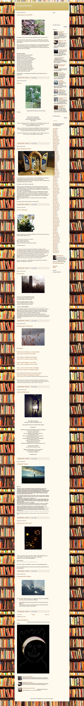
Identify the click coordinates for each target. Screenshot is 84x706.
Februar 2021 (55, 218)
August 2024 (55, 161)
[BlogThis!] (32, 77)
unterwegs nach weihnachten (28, 676)
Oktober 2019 (55, 240)
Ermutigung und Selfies (63, 49)
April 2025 (55, 150)
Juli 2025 (54, 146)
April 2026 (55, 134)
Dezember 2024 (55, 155)
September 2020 (55, 225)
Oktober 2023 (55, 174)
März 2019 (55, 250)
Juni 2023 (54, 180)
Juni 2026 (54, 131)
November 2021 (55, 206)
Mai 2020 (54, 230)
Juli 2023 (54, 179)
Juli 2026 (54, 129)
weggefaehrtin (24, 5)
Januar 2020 (55, 236)
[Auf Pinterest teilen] (36, 77)
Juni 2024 (54, 164)
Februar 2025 (55, 153)
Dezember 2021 (55, 205)
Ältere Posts (47, 614)
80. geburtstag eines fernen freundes (29, 688)
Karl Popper (21, 599)
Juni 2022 (54, 196)
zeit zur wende (61, 72)
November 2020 (55, 222)
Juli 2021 (54, 211)
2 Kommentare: (27, 143)
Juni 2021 (54, 213)
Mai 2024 (54, 165)
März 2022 (55, 200)
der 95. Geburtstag (22, 210)
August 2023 (55, 177)
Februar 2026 (55, 136)
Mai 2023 (54, 181)
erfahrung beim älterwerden (59, 57)
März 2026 (55, 135)
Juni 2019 (54, 245)
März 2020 (55, 233)
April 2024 (55, 166)
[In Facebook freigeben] (34, 77)
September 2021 (55, 209)
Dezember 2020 (55, 221)
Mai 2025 (54, 149)
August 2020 (55, 226)
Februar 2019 (55, 251)
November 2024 (55, 157)
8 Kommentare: (27, 77)
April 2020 (55, 232)
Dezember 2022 (55, 188)
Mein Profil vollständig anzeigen (58, 263)
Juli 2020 (54, 228)
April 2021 (55, 215)
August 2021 (55, 210)
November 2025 (55, 140)
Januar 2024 (55, 170)
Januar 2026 (55, 138)
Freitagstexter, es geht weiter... (28, 682)
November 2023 (55, 173)
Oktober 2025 (55, 142)
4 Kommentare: (27, 386)
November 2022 (55, 189)
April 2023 (55, 183)
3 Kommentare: (27, 458)
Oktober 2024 (55, 158)
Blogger (52, 698)
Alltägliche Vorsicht (22, 464)
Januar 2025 (55, 154)
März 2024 (55, 168)
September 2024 (55, 159)
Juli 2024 (54, 162)
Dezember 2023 (55, 172)
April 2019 (55, 248)
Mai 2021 (54, 214)
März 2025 (55, 151)
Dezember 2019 (55, 237)
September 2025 (55, 143)
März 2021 (55, 217)
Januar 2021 (55, 219)
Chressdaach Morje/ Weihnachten (62, 106)
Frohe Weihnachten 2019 (24, 149)
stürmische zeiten (62, 89)
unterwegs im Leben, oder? (24, 523)
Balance (19, 83)
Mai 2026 (54, 132)
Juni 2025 (54, 147)
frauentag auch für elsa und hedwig (63, 98)
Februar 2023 (55, 185)
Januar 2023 (55, 187)
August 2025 (55, 144)
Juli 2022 (54, 195)
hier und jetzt (20, 273)
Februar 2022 (55, 202)
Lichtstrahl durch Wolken (24, 576)
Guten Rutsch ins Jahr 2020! (24, 15)
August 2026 (55, 128)
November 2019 (55, 239)
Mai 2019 (54, 247)
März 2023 (55, 184)
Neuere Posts (19, 614)
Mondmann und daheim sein (22, 620)
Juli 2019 (54, 244)
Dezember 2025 (55, 139)
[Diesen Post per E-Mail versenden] (31, 77)
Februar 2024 (55, 169)
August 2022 (55, 194)
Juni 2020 (54, 229)
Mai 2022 (54, 198)
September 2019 (55, 241)
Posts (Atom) (23, 616)
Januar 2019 (55, 252)
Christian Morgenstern (20, 376)
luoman (44, 698)
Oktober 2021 (55, 207)
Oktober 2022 (55, 191)
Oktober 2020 (55, 224)
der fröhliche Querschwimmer (61, 81)
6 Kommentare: (27, 204)
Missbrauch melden (55, 266)
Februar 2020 (55, 234)
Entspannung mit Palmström (25, 326)
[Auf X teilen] (33, 77)
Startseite (33, 614)
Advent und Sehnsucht (23, 392)
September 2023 (55, 176)
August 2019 (55, 243)
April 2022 (55, 199)
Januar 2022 (55, 203)
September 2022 (55, 192)
